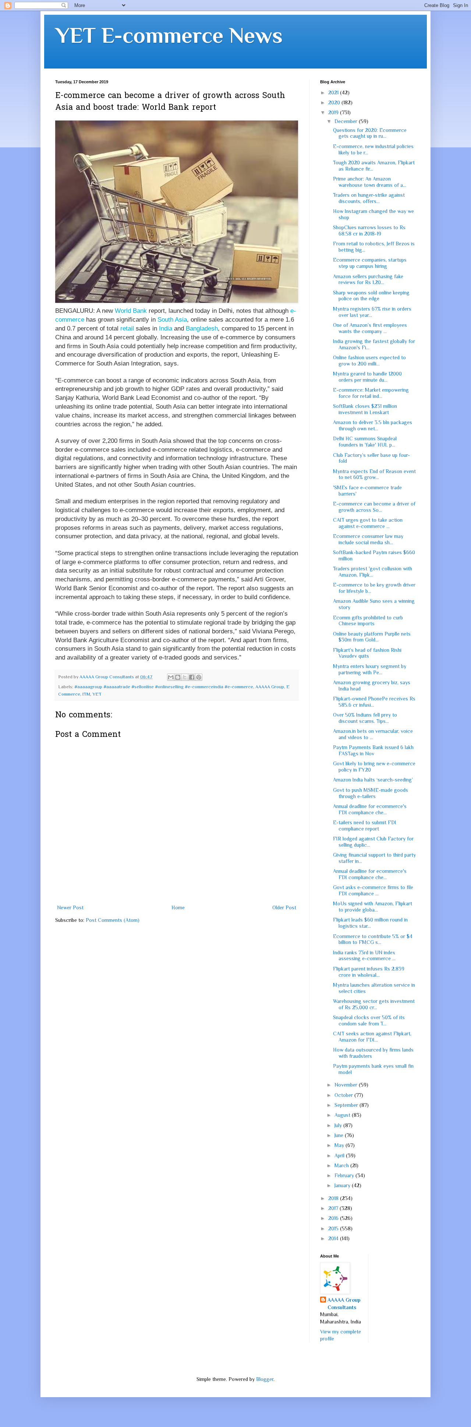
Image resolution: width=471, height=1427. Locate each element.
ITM (86, 694)
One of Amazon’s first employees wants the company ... (370, 328)
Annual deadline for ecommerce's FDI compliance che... (370, 809)
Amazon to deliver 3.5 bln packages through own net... (372, 425)
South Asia (172, 319)
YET (97, 694)
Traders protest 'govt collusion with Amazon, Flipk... (372, 572)
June (339, 1135)
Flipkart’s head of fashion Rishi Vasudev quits (367, 653)
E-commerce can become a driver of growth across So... (374, 507)
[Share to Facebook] (191, 677)
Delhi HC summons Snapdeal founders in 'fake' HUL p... (365, 442)
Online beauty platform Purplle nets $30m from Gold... (372, 637)
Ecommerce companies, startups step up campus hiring (370, 263)
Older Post (284, 907)
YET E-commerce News (169, 35)
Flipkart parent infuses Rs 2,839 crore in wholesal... (368, 972)
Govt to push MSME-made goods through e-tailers (370, 793)
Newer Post (70, 907)
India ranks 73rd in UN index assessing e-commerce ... (364, 955)
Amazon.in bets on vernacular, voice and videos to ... (373, 734)
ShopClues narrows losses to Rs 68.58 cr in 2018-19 (369, 230)
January (343, 1185)
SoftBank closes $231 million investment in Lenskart (365, 409)
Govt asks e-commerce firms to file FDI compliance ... (373, 890)
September (347, 1105)
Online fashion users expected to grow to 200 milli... (369, 360)
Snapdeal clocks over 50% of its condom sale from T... (369, 1020)
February (344, 1175)
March (342, 1165)
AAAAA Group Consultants (344, 1303)
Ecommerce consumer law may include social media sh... (368, 539)
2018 (334, 1198)
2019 (334, 112)
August (343, 1115)
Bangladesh (202, 328)
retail (127, 328)
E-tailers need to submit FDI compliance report (364, 825)
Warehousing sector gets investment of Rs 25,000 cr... (374, 1004)
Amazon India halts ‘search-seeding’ (373, 780)
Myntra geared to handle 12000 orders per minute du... (367, 377)
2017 (334, 1208)
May (340, 1145)
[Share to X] (184, 677)
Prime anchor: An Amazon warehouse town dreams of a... (369, 182)
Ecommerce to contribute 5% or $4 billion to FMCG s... (372, 939)
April (340, 1155)
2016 (334, 1218)
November (346, 1085)
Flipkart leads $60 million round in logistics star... (370, 923)
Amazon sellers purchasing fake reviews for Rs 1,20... (368, 279)
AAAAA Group (269, 686)
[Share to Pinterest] (198, 677)
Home (178, 907)
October (344, 1095)
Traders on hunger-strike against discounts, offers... (369, 198)
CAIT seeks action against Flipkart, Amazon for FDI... (372, 1037)
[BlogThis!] (177, 677)
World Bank (131, 310)
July (338, 1125)
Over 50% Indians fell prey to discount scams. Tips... (365, 718)
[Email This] (170, 677)
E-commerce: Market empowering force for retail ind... (371, 393)
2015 (334, 1228)
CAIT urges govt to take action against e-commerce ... (368, 523)
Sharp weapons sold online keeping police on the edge (371, 296)
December (346, 121)
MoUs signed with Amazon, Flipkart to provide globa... (372, 906)
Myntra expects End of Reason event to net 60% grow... (374, 474)
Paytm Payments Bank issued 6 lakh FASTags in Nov (373, 750)
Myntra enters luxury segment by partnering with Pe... (369, 669)
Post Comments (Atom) (112, 920)
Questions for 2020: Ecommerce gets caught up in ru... (370, 133)
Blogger (264, 1379)
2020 (334, 102)
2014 (334, 1238)
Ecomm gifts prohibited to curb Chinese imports (368, 621)
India (165, 328)
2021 (334, 92)
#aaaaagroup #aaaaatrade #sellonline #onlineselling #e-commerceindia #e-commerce (163, 686)
